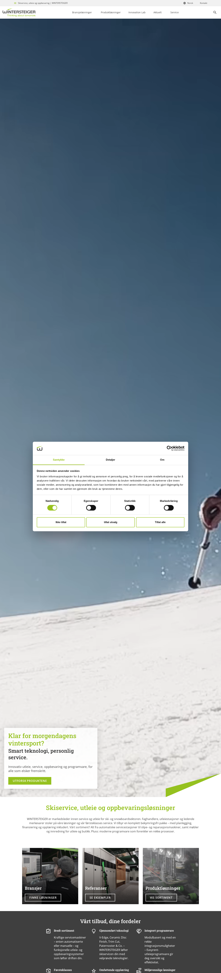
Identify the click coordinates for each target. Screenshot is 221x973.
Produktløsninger (111, 12)
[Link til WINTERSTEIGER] (19, 12)
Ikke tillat (61, 522)
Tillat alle (160, 522)
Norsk (190, 3)
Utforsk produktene (30, 781)
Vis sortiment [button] (161, 898)
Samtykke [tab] (59, 459)
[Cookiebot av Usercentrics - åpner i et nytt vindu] (169, 448)
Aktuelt (157, 12)
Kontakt (203, 3)
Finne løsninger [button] (43, 898)
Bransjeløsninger (82, 12)
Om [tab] (162, 459)
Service (174, 12)
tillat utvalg (110, 522)
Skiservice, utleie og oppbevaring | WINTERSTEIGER (43, 3)
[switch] (91, 508)
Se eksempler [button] (100, 898)
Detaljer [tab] (110, 459)
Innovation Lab (137, 12)
